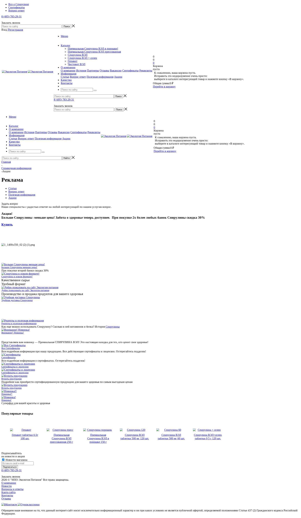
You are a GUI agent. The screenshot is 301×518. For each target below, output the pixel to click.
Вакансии (116, 70)
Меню (64, 36)
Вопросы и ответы (12, 489)
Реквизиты (145, 70)
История (81, 70)
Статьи (65, 76)
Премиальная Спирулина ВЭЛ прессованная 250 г (61, 438)
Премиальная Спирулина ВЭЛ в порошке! (93, 48)
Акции (118, 76)
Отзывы (104, 70)
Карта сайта (8, 492)
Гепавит (72, 61)
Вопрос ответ (78, 76)
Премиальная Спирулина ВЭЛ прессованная (94, 51)
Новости (6, 486)
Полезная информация (100, 76)
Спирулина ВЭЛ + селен (82, 57)
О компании (68, 70)
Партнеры (93, 70)
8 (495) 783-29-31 (11, 16)
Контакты (7, 495)
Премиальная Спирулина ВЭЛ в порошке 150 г (98, 438)
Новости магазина (16, 459)
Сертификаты (130, 70)
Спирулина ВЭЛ (77, 54)
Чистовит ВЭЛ (76, 64)
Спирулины (113, 326)
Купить (7, 224)
